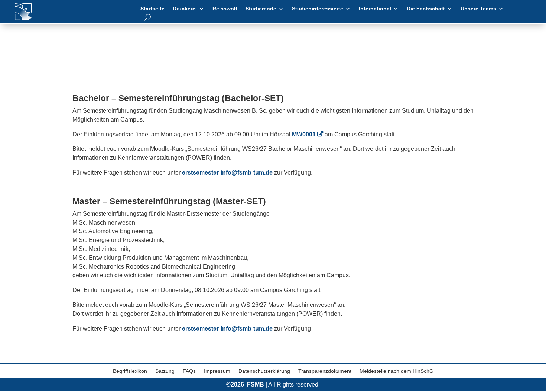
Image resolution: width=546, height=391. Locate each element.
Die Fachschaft (426, 8)
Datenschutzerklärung (264, 371)
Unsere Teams (478, 8)
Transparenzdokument (324, 371)
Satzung (165, 371)
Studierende (261, 8)
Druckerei (185, 8)
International (375, 8)
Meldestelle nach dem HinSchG (396, 371)
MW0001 (304, 134)
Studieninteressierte (317, 8)
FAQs (189, 371)
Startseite (152, 8)
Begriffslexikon (130, 371)
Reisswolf (224, 8)
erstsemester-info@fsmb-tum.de (227, 172)
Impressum (217, 371)
